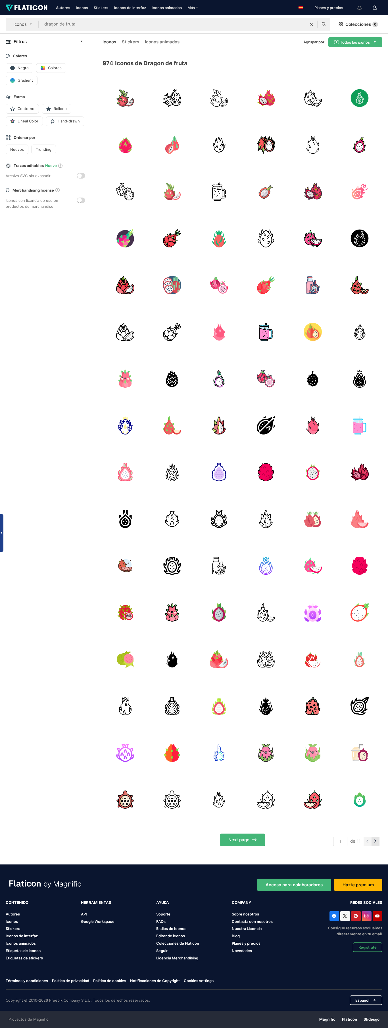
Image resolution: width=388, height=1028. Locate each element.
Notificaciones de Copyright (155, 980)
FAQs (161, 921)
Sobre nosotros (245, 914)
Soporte (163, 914)
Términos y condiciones (27, 980)
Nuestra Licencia (247, 928)
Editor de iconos (170, 936)
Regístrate (367, 947)
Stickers (101, 7)
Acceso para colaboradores (294, 884)
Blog (236, 936)
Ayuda (162, 902)
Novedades (242, 950)
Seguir (162, 950)
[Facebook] (334, 916)
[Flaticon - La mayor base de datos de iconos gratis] (26, 8)
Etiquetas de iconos (23, 950)
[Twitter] (345, 916)
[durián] (312, 378)
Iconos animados (167, 7)
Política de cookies (109, 980)
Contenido (17, 902)
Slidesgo (371, 1019)
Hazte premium (358, 884)
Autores (63, 7)
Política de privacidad (70, 980)
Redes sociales (366, 902)
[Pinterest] (356, 916)
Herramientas (96, 902)
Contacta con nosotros (252, 921)
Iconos (82, 7)
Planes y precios (328, 7)
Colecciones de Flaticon (177, 943)
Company (241, 902)
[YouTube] (377, 916)
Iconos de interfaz (130, 7)
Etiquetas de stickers (24, 958)
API (84, 914)
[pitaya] (265, 144)
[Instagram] (367, 916)
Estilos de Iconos (171, 928)
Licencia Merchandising (177, 958)
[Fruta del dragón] (359, 332)
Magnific (327, 1019)
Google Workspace (97, 921)
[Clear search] (311, 24)
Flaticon (349, 1019)
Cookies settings (199, 981)
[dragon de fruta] (125, 98)
